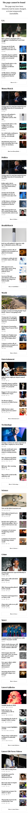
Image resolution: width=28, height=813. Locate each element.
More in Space (13, 681)
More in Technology (13, 484)
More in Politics (13, 219)
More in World (13, 353)
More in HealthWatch (14, 286)
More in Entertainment (13, 418)
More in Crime (13, 614)
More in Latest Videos (13, 809)
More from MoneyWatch (13, 151)
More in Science (13, 548)
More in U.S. (13, 82)
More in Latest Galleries (13, 745)
